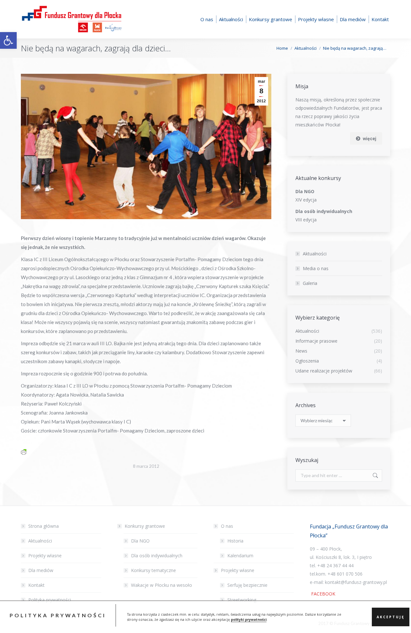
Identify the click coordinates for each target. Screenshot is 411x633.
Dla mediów (40, 570)
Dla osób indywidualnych (156, 555)
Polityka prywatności (49, 600)
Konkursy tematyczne (153, 570)
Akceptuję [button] (391, 617)
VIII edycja (306, 220)
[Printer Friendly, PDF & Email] (23, 451)
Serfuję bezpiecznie (247, 585)
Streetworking (241, 600)
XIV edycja (306, 200)
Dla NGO (140, 541)
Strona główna (43, 526)
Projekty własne (45, 555)
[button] (8, 40)
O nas (227, 526)
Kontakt (36, 585)
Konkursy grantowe (145, 526)
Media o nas (315, 268)
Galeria (310, 283)
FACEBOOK (322, 594)
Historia (235, 541)
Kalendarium (240, 555)
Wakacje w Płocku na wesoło (161, 585)
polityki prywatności (249, 619)
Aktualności (315, 254)
